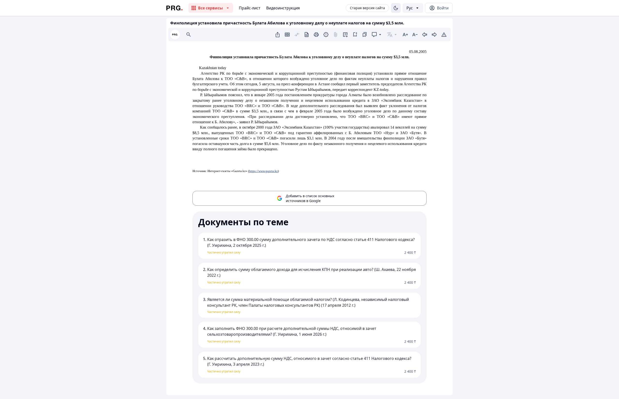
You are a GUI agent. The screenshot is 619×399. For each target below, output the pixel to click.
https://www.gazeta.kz (263, 171)
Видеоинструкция (283, 8)
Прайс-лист (249, 8)
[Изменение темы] (396, 8)
